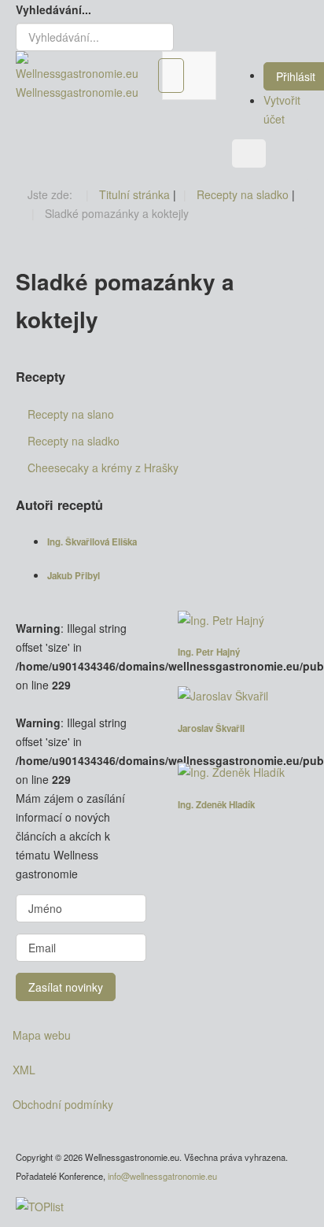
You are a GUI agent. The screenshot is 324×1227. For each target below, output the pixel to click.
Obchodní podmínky (63, 1104)
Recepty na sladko (74, 441)
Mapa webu (42, 1035)
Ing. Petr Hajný (209, 652)
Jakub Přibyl (73, 575)
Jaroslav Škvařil (211, 728)
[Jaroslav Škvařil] (243, 695)
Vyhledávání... (53, 9)
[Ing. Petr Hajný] (243, 620)
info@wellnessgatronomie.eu (162, 1176)
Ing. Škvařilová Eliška (92, 542)
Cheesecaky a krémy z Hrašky (103, 467)
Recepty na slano (71, 414)
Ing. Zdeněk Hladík (216, 804)
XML (24, 1069)
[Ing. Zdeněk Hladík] (243, 772)
